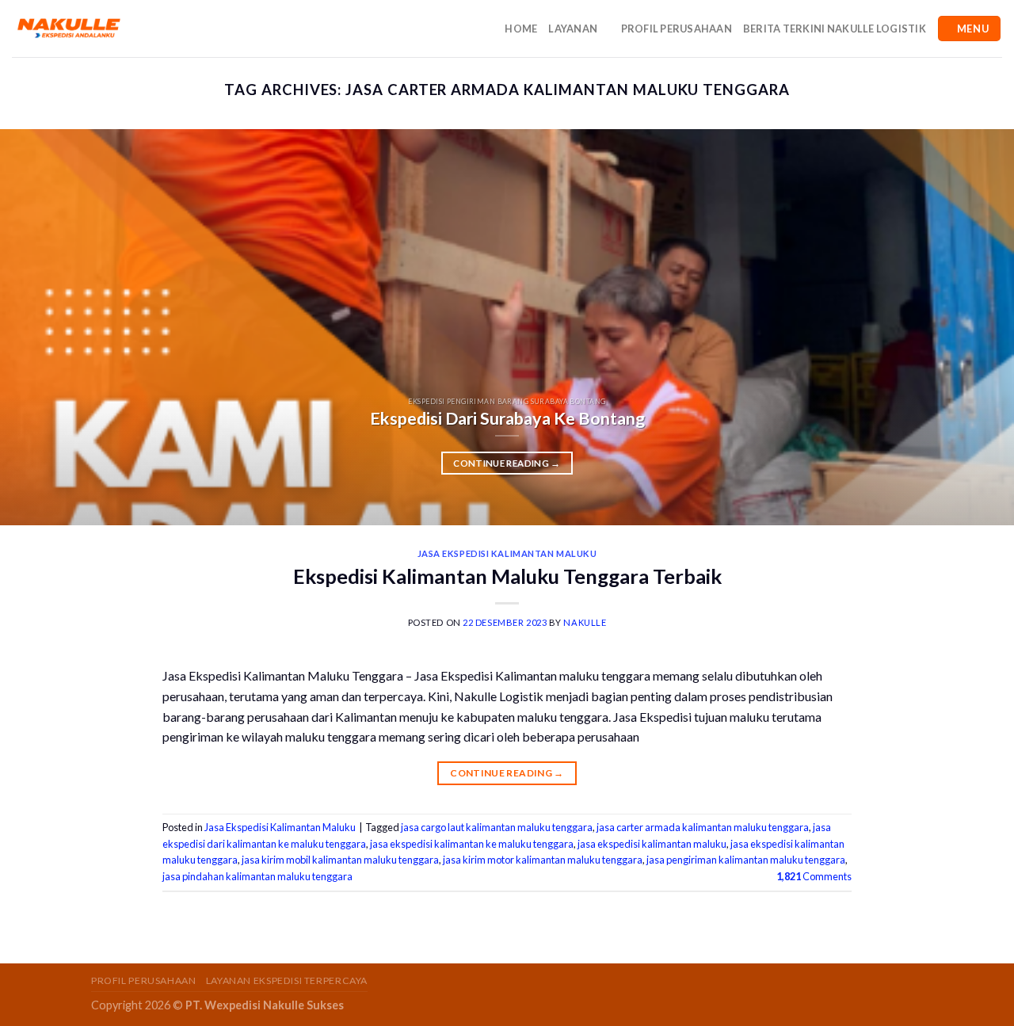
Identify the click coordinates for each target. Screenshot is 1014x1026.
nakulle (584, 622)
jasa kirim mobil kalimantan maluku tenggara (340, 859)
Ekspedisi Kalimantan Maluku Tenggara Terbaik (507, 576)
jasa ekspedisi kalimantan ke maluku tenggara (472, 843)
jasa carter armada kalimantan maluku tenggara (703, 827)
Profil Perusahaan (676, 28)
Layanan (572, 28)
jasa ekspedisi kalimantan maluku (652, 843)
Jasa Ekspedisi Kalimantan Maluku (507, 553)
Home (521, 28)
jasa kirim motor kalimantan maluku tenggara (542, 859)
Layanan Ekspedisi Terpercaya (287, 980)
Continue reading (506, 463)
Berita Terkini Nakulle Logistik (834, 28)
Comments (814, 876)
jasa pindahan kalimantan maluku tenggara (257, 876)
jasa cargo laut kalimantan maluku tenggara (497, 827)
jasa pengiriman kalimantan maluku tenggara (745, 859)
